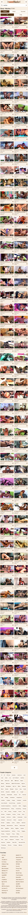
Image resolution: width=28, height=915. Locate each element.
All (7, 14)
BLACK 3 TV (18, 855)
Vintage (15, 845)
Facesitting (18, 808)
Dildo (20, 805)
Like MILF (18, 884)
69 (4, 775)
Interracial (9, 819)
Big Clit (2, 786)
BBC (12, 780)
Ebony (12, 808)
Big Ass (23, 783)
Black (2, 789)
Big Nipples (8, 786)
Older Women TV (20, 879)
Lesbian (18, 822)
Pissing (2, 833)
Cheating (3, 794)
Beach (21, 780)
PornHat (1, 202)
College (6, 797)
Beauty (2, 783)
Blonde (6, 789)
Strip (22, 839)
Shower (21, 836)
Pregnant (8, 833)
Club (2, 797)
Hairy (23, 814)
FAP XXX (18, 864)
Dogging (24, 805)
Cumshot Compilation (6, 805)
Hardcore (9, 817)
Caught (21, 791)
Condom (3, 800)
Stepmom (12, 839)
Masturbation (10, 825)
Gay (24, 811)
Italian (14, 819)
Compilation (19, 797)
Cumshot (19, 803)
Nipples (17, 828)
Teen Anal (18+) (21, 842)
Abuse (25, 912)
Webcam (20, 845)
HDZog (1, 52)
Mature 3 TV (4, 872)
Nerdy (12, 828)
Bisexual (24, 786)
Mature (16, 825)
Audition (22, 777)
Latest (14, 11)
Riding (17, 833)
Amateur (14, 775)
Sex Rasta (4, 866)
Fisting (9, 811)
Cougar (13, 800)
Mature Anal (22, 825)
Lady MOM (4, 875)
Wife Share (3, 847)
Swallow (8, 842)
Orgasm (22, 828)
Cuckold (24, 800)
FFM (5, 811)
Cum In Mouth (4, 803)
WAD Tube (18, 886)
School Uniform (4, 836)
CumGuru (18, 890)
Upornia (1, 65)
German (3, 814)
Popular (5, 11)
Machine (23, 822)
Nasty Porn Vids (19, 857)
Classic (15, 794)
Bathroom (7, 780)
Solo (2, 839)
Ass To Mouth (16, 777)
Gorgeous (8, 814)
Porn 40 (17, 866)
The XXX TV (4, 859)
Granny (14, 814)
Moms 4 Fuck (19, 861)
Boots (16, 789)
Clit (20, 794)
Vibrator (10, 845)
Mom (2, 828)
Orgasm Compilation (5, 831)
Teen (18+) (14, 842)
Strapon (17, 839)
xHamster (16, 27)
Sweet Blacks (14, 1)
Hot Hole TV (4, 888)
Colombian (12, 797)
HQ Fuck (3, 855)
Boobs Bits (18, 877)
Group (18, 814)
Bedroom (8, 783)
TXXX (1, 27)
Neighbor (7, 828)
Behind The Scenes (16, 783)
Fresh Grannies (19, 875)
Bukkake (13, 791)
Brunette (8, 791)
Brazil (25, 789)
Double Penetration (5, 808)
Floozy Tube (19, 868)
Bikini (19, 786)
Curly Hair (14, 805)
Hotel (25, 817)
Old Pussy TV (5, 890)
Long (21, 14)
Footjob (14, 811)
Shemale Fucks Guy (14, 836)
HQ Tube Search (19, 888)
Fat (2, 811)
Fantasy (24, 808)
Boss (21, 789)
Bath (2, 780)
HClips (15, 40)
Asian (6, 777)
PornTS (17, 870)
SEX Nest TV (4, 870)
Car (17, 791)
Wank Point (4, 892)
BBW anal (17, 780)
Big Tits (14, 786)
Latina (13, 822)
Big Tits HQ (4, 881)
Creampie (19, 800)
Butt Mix (18, 892)
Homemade (19, 817)
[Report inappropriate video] (13, 27)
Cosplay (8, 800)
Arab (2, 777)
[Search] (1, 5)
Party (18, 831)
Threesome (3, 845)
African (8, 775)
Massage (3, 825)
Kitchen (2, 822)
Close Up (24, 794)
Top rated (23, 11)
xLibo (3, 857)
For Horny (4, 861)
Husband (3, 819)
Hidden (14, 817)
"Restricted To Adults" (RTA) (17, 909)
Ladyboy (8, 822)
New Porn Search (20, 881)
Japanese (20, 819)
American (19, 775)
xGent (3, 884)
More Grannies (5, 868)
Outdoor (13, 831)
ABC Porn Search (5, 886)
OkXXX (1, 177)
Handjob (3, 817)
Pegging (23, 831)
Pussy (13, 833)
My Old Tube (19, 872)
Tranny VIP (18, 859)
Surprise (3, 842)
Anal (24, 775)
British (2, 791)
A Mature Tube (5, 864)
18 (1, 775)
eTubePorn (4, 879)
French (19, 811)
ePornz (3, 877)
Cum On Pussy (12, 803)
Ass (10, 777)
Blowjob (11, 789)
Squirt (6, 839)
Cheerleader (9, 794)
